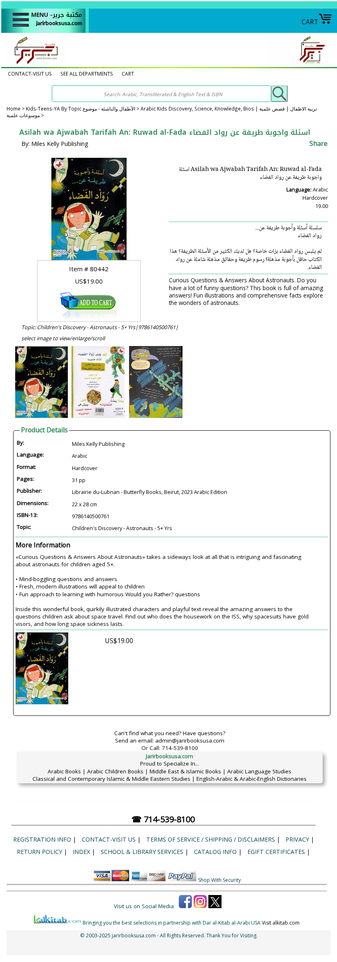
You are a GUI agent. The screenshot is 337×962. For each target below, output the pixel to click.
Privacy (297, 839)
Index (81, 852)
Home (14, 108)
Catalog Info (215, 852)
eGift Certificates (276, 852)
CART (310, 21)
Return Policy (39, 852)
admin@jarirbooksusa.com (189, 740)
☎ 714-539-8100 (163, 819)
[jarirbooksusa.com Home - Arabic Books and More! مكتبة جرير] (34, 63)
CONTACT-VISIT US (30, 73)
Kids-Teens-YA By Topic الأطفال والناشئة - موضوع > (83, 108)
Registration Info (42, 839)
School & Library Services (142, 852)
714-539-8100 (180, 748)
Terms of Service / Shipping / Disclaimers (210, 839)
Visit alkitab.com (281, 922)
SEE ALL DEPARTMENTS (86, 73)
